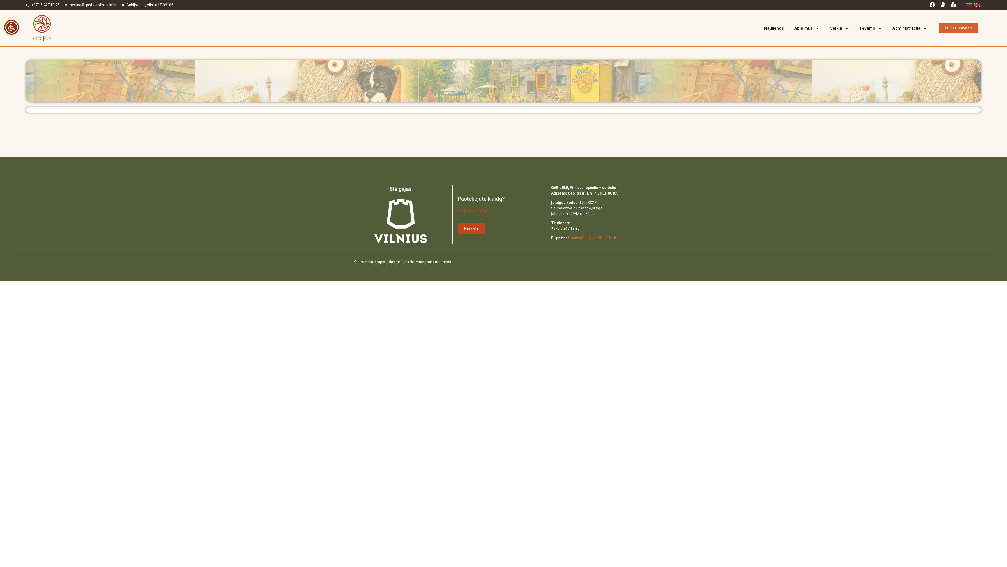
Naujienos (774, 28)
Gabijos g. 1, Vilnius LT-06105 (150, 5)
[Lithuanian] (969, 4)
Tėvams (867, 28)
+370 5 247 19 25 (45, 5)
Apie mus (803, 28)
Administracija (906, 28)
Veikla (836, 28)
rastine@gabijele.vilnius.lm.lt (93, 5)
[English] (977, 4)
